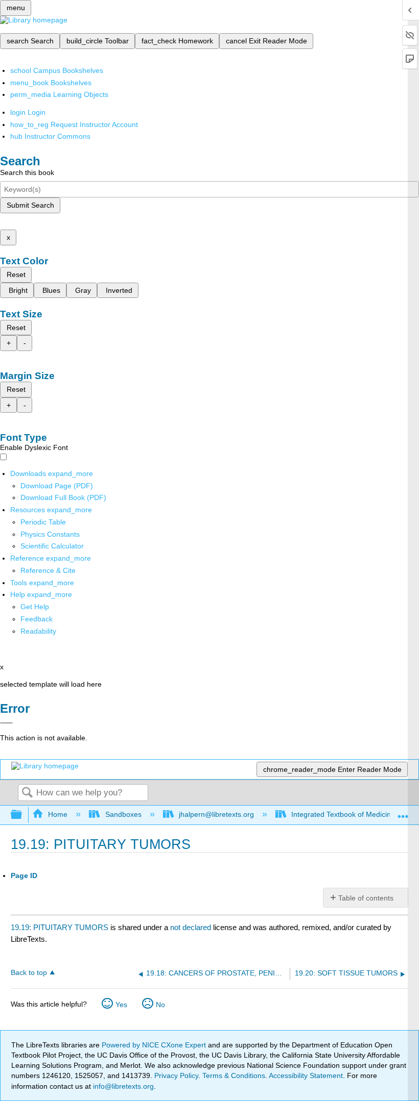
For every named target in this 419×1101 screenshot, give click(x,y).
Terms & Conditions (233, 1075)
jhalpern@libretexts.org (216, 814)
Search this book (27, 172)
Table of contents (365, 898)
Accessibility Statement (306, 1075)
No (160, 1004)
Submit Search (30, 205)
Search (27, 793)
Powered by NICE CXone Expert (155, 1045)
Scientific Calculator (52, 546)
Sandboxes (123, 814)
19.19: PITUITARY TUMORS (59, 927)
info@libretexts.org (122, 1086)
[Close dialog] (6, 722)
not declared (191, 927)
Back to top (29, 973)
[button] (36, 619)
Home (57, 814)
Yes (121, 1004)
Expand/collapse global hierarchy (23, 815)
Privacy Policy (176, 1075)
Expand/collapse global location (403, 812)
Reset (16, 274)
